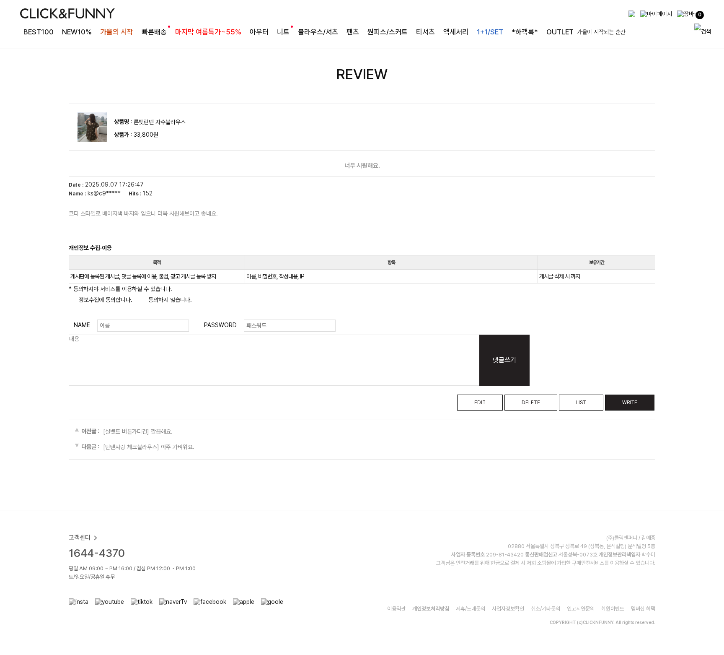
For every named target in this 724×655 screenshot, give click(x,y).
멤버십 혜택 (643, 609)
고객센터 (79, 537)
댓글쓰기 (504, 360)
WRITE (629, 402)
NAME (82, 325)
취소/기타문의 (545, 609)
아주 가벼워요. (177, 447)
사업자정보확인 (508, 609)
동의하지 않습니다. (169, 299)
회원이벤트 (612, 609)
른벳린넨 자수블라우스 (160, 122)
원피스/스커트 (387, 32)
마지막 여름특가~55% (208, 32)
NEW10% (77, 32)
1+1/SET (490, 32)
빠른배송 (154, 32)
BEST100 (38, 32)
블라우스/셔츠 (318, 32)
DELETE (531, 402)
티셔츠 (425, 32)
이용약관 (396, 609)
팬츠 (352, 32)
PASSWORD (220, 325)
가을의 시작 (116, 32)
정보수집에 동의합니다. (104, 299)
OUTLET (560, 32)
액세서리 (455, 32)
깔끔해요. (162, 431)
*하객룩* (525, 32)
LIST (581, 402)
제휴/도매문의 (470, 609)
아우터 (259, 32)
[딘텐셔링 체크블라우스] (131, 447)
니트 (283, 32)
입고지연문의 (581, 609)
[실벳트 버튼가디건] (126, 431)
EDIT (480, 402)
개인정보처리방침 (430, 609)
